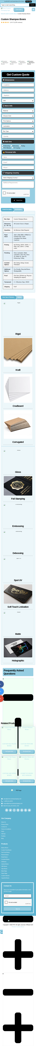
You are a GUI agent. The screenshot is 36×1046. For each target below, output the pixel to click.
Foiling (23, 146)
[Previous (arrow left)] (1, 932)
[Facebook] (6, 810)
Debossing (15, 146)
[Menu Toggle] (33, 9)
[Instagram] (14, 810)
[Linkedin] (18, 810)
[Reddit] (25, 810)
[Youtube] (29, 810)
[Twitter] (10, 810)
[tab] (7, 209)
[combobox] (14, 5)
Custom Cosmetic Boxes (11, 13)
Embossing (6, 146)
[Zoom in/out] (1, 930)
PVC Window (7, 148)
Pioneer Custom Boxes (18, 926)
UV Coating (16, 148)
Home (2, 13)
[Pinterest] (21, 810)
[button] (5, 62)
